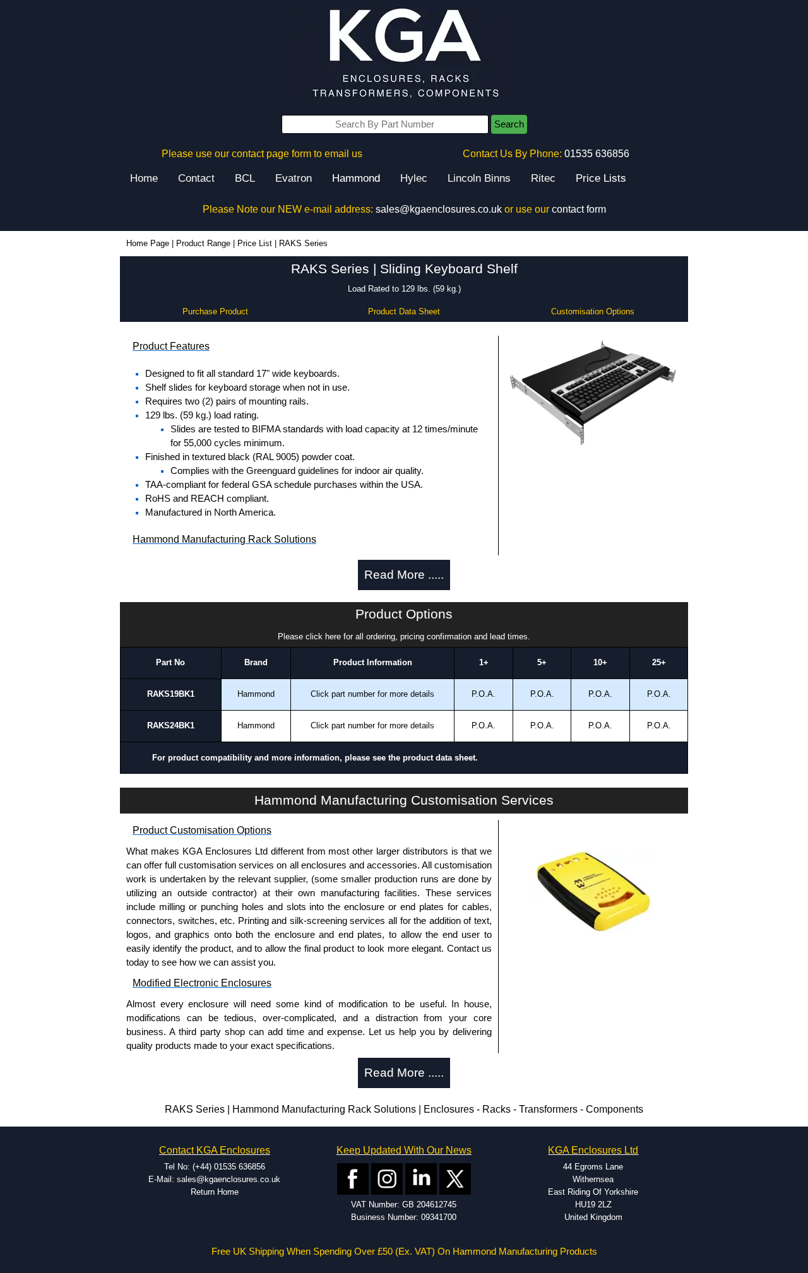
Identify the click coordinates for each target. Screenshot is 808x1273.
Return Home (215, 1192)
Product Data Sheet (404, 311)
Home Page (147, 243)
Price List (254, 243)
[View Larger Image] (593, 394)
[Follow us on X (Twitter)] (455, 1178)
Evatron (293, 178)
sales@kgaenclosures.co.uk (439, 209)
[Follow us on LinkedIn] (421, 1178)
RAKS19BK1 (170, 694)
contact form (579, 209)
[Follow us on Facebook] (353, 1178)
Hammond (356, 178)
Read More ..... (404, 574)
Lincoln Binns (479, 178)
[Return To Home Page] (404, 54)
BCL (245, 178)
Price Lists (601, 178)
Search (509, 124)
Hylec (413, 178)
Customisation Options (592, 311)
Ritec (543, 178)
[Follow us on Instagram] (387, 1178)
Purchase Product (215, 311)
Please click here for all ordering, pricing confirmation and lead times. (404, 636)
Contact (196, 178)
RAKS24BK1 (170, 725)
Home (144, 178)
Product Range (203, 243)
